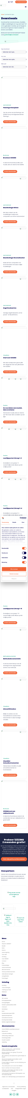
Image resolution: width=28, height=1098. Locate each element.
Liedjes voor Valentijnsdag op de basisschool (13, 1076)
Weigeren (14, 578)
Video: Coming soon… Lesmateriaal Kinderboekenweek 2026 (11, 1049)
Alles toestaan (14, 569)
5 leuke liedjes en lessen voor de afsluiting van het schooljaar (14, 1063)
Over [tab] (23, 522)
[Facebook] (17, 1094)
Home (2, 14)
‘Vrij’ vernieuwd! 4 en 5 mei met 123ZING (12, 1066)
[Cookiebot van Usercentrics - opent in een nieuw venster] (20, 518)
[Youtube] (10, 1094)
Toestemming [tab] (5, 522)
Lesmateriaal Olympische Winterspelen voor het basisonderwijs (13, 1074)
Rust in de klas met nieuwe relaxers (11, 1068)
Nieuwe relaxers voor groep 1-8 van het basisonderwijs (12, 1053)
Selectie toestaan (14, 573)
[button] (25, 6)
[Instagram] (14, 1094)
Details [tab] (14, 522)
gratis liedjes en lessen (11, 35)
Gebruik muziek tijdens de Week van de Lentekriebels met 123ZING (12, 1070)
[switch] (24, 553)
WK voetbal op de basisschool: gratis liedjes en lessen (14, 1056)
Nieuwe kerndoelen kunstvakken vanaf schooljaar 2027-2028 (12, 1059)
